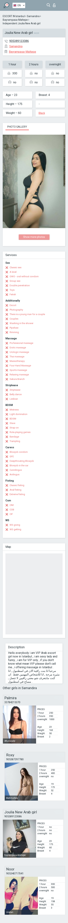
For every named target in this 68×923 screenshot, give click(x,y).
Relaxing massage (19, 374)
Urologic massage (19, 352)
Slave (12, 423)
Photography (16, 309)
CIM (12, 505)
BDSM (13, 418)
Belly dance (16, 394)
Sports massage (18, 370)
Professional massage (21, 343)
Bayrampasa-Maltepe (15, 19)
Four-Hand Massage (20, 365)
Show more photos (34, 236)
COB (12, 509)
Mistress (14, 409)
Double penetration (20, 285)
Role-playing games (20, 432)
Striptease (15, 389)
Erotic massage (18, 347)
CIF (11, 514)
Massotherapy (17, 361)
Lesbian (14, 399)
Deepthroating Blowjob (22, 461)
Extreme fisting (17, 494)
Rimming (14, 332)
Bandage (14, 436)
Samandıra (33, 16)
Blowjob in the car (19, 465)
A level (13, 272)
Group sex (15, 281)
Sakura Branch (17, 379)
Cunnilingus (16, 470)
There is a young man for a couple (27, 314)
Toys (12, 290)
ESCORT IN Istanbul (14, 16)
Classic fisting (17, 485)
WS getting (15, 529)
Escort (13, 305)
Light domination (18, 414)
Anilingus (14, 474)
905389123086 (19, 41)
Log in (55, 4)
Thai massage (17, 356)
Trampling (15, 441)
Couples (14, 318)
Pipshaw (14, 327)
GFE (12, 456)
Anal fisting (15, 489)
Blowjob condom (19, 452)
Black (42, 113)
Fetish (13, 294)
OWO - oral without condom (24, 276)
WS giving (15, 525)
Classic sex (15, 267)
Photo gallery (17, 126)
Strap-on (14, 427)
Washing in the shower (21, 323)
